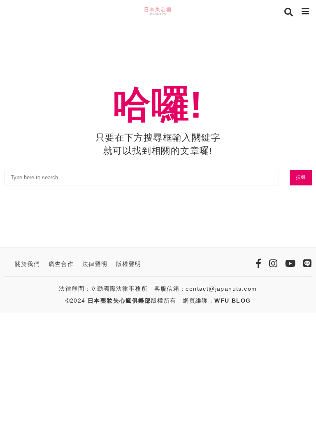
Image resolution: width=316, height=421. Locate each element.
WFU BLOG (232, 300)
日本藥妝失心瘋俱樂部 (119, 300)
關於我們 (27, 264)
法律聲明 (95, 264)
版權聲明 (129, 264)
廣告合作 (61, 264)
